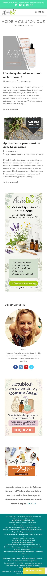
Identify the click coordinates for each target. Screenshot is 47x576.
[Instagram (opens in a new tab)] (27, 5)
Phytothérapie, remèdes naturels (18, 154)
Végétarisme (33, 561)
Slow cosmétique (37, 154)
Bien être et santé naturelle (11, 558)
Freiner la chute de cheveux (22, 549)
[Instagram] (21, 367)
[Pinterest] (26, 367)
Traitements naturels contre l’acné (22, 542)
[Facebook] (15, 367)
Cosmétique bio (25, 81)
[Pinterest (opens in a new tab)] (24, 5)
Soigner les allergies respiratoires (22, 532)
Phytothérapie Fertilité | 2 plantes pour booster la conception (23, 534)
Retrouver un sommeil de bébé (14, 527)
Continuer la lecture (10, 109)
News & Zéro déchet (12, 565)
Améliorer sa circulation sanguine (31, 529)
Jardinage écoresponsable (33, 563)
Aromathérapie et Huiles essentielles (28, 516)
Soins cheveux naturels (34, 547)
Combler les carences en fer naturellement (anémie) (23, 544)
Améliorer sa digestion (33, 527)
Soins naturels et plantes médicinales (22, 520)
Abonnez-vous (34, 570)
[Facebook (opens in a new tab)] (20, 5)
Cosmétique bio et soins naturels (23, 538)
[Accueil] (15, 25)
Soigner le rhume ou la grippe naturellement (22, 522)
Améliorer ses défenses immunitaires (22, 525)
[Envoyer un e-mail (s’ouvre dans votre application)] (31, 5)
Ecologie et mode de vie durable (13, 563)
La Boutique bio (11, 516)
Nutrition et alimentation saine (18, 561)
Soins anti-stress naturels (11, 529)
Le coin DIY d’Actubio (23, 554)
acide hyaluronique (25, 25)
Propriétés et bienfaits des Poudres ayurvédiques (19, 551)
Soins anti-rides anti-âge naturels (14, 547)
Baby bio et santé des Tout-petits (32, 558)
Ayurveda (39, 551)
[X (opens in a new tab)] (16, 5)
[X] (31, 367)
